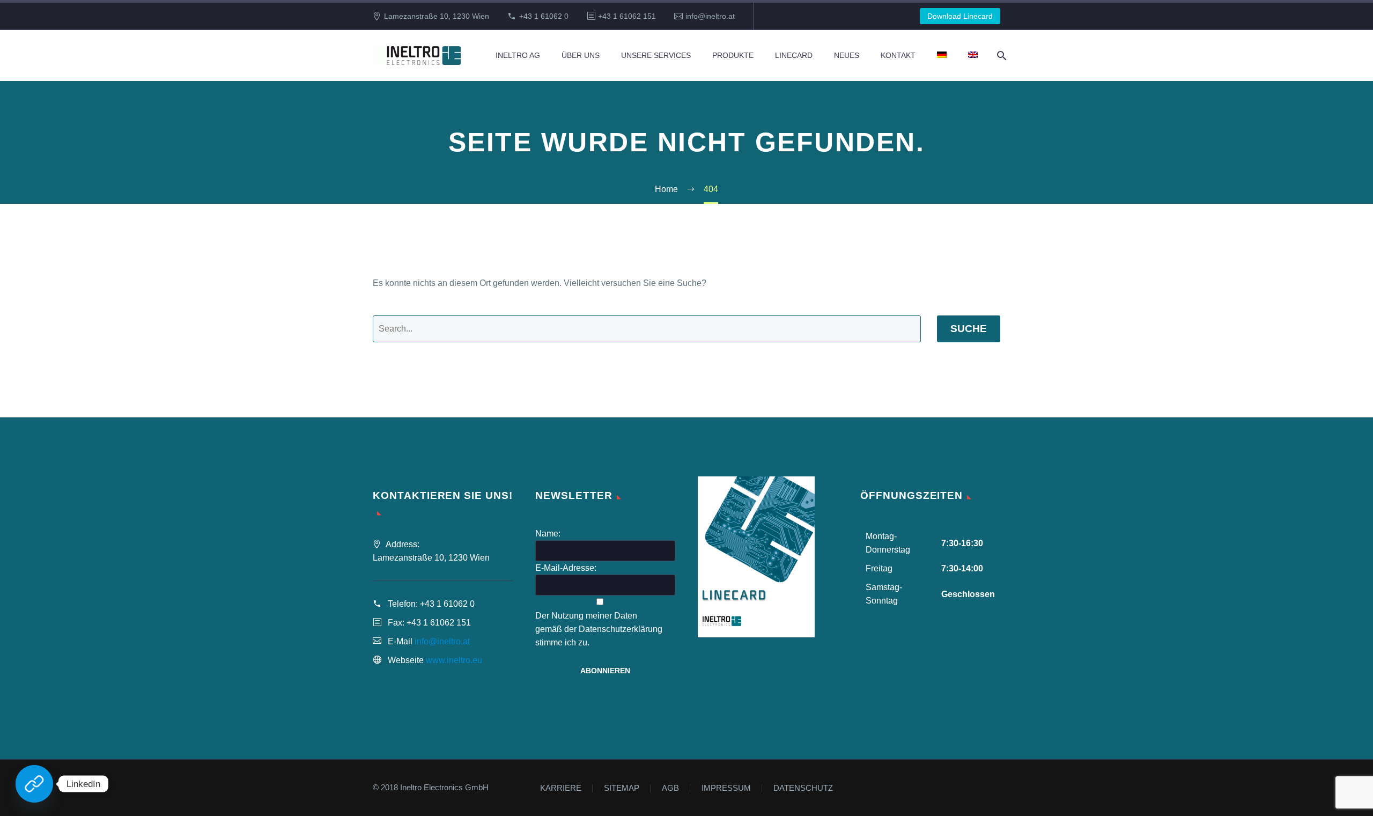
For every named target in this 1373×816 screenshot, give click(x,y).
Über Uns (581, 55)
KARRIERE (560, 788)
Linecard (794, 55)
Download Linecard (960, 16)
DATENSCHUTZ (803, 788)
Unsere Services (656, 55)
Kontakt (898, 55)
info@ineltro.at (710, 16)
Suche (968, 328)
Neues (846, 55)
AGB (670, 788)
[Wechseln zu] (941, 55)
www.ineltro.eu (454, 660)
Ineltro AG (518, 55)
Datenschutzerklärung (620, 629)
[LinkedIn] (34, 784)
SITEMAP (621, 788)
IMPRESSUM (726, 788)
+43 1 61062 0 (544, 16)
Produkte (733, 55)
